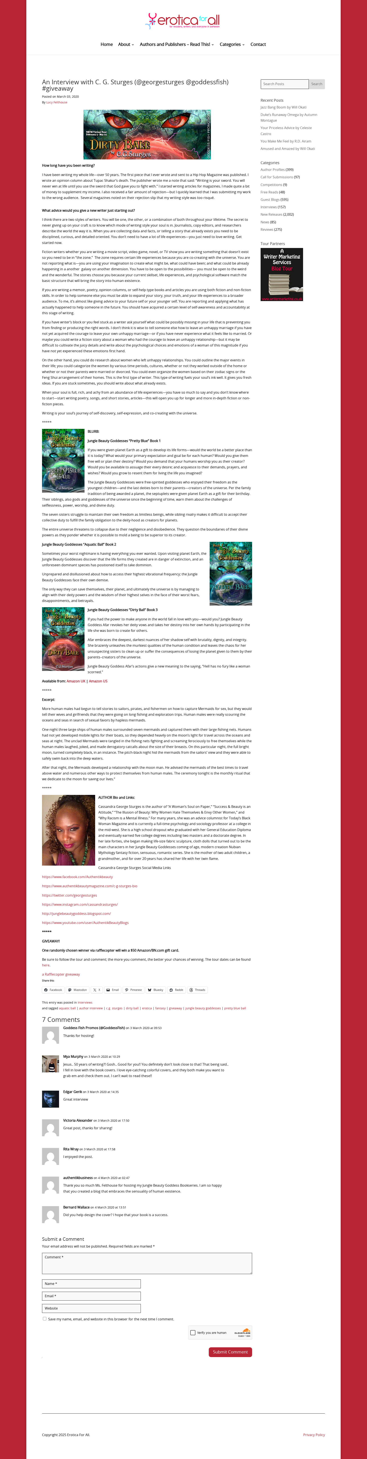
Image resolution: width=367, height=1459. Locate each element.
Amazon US (98, 681)
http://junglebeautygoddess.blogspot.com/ (76, 913)
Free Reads (269, 192)
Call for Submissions (277, 177)
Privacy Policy (314, 1435)
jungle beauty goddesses (203, 1008)
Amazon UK (76, 681)
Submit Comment (230, 1352)
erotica (147, 1008)
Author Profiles (273, 170)
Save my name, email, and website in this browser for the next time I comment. (111, 1319)
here (45, 965)
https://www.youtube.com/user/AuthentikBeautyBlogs (85, 923)
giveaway (175, 1008)
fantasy (160, 1008)
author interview (91, 1008)
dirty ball (132, 1008)
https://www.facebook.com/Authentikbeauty (77, 877)
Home (107, 45)
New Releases (271, 214)
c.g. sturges (114, 1008)
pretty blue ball (235, 1008)
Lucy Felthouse (56, 102)
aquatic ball (67, 1008)
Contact (258, 45)
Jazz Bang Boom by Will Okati (283, 107)
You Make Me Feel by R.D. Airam (286, 141)
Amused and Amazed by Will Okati (288, 149)
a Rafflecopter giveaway (61, 974)
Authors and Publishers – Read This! (175, 45)
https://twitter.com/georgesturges (69, 895)
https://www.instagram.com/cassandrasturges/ (80, 904)
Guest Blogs (270, 199)
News (265, 222)
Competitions (271, 185)
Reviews (267, 229)
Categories (230, 45)
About (124, 45)
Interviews (85, 1002)
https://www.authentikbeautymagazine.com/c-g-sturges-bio (89, 886)
